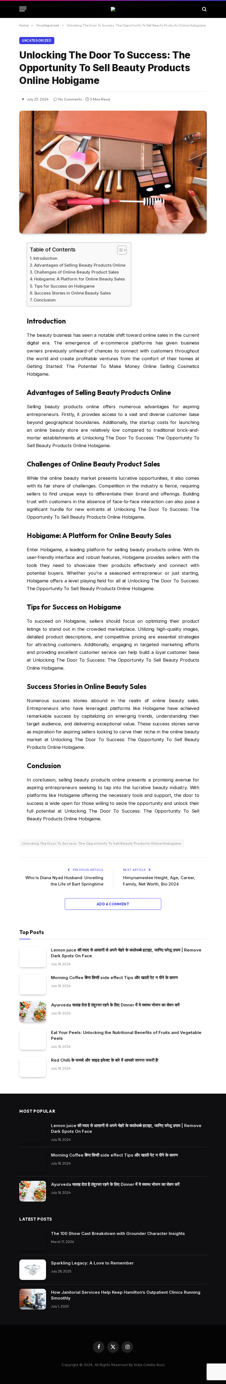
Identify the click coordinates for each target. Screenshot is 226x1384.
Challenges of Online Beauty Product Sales (76, 272)
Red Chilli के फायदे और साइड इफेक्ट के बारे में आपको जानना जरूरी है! (104, 1060)
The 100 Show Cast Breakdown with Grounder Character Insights (118, 1233)
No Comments (70, 99)
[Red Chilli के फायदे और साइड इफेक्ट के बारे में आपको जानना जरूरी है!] (32, 1067)
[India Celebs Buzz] (113, 9)
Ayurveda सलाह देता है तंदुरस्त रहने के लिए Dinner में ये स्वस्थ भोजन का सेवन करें (115, 1004)
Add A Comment (113, 904)
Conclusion (45, 300)
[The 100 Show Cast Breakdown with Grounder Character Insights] (32, 1240)
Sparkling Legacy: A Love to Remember (92, 1263)
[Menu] (22, 9)
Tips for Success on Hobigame (64, 286)
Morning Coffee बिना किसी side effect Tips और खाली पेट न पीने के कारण (114, 977)
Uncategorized (37, 41)
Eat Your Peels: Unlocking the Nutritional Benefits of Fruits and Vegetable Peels (126, 1035)
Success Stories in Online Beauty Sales (72, 293)
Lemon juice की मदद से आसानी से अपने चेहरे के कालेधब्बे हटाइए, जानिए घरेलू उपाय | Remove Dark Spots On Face (126, 952)
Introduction (45, 258)
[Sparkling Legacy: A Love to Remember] (32, 1270)
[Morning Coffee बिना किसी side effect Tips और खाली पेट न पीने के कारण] (32, 984)
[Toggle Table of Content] (119, 250)
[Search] (204, 9)
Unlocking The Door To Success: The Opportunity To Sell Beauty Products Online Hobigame (101, 843)
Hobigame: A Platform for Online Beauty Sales (79, 279)
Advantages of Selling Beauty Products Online (79, 265)
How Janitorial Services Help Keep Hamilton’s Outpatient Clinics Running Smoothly (125, 1295)
